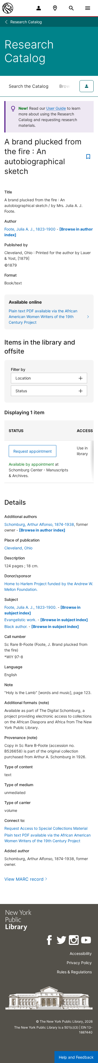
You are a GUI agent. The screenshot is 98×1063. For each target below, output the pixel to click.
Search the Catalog (28, 86)
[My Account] (38, 8)
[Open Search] (71, 8)
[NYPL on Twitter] (62, 941)
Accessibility (81, 953)
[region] (49, 451)
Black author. (15, 626)
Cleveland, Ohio (18, 548)
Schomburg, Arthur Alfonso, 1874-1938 (39, 524)
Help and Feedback (76, 1057)
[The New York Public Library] (7, 8)
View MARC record (24, 879)
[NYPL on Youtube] (86, 941)
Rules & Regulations (74, 972)
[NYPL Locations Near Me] (55, 8)
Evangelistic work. (20, 619)
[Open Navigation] (87, 8)
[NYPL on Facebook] (49, 941)
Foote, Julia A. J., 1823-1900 (30, 229)
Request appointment (32, 451)
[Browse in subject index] (64, 619)
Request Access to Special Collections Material (45, 828)
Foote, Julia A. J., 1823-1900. (30, 607)
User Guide (56, 108)
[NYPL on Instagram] (74, 941)
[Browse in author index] (42, 530)
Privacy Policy (79, 962)
